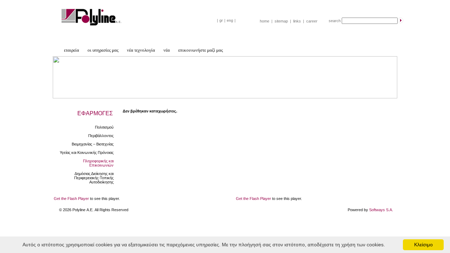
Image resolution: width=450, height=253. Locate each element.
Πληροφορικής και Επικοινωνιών (98, 163)
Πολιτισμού (104, 127)
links (297, 21)
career (311, 21)
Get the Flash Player (71, 198)
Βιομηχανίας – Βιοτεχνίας (93, 144)
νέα (166, 50)
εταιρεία (71, 50)
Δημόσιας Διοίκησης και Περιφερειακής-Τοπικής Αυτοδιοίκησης (94, 177)
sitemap (281, 21)
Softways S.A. (381, 210)
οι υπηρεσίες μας (103, 50)
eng (230, 20)
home (264, 21)
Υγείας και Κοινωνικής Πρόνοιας (87, 152)
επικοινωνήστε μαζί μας (200, 50)
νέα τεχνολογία (141, 50)
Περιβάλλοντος (101, 136)
